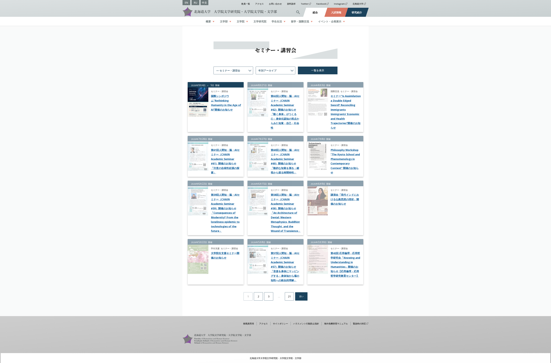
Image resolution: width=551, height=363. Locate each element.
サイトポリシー (280, 323)
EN (186, 2)
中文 (204, 2)
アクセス (259, 3)
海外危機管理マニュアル (336, 323)
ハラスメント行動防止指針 (306, 323)
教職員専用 (248, 323)
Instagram (339, 3)
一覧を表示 (317, 70)
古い (301, 296)
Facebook (321, 3)
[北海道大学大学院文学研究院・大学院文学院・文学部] (229, 11)
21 (289, 296)
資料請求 (291, 3)
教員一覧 (245, 3)
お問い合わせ (275, 3)
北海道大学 (358, 3)
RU (195, 2)
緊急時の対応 (359, 323)
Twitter (305, 3)
